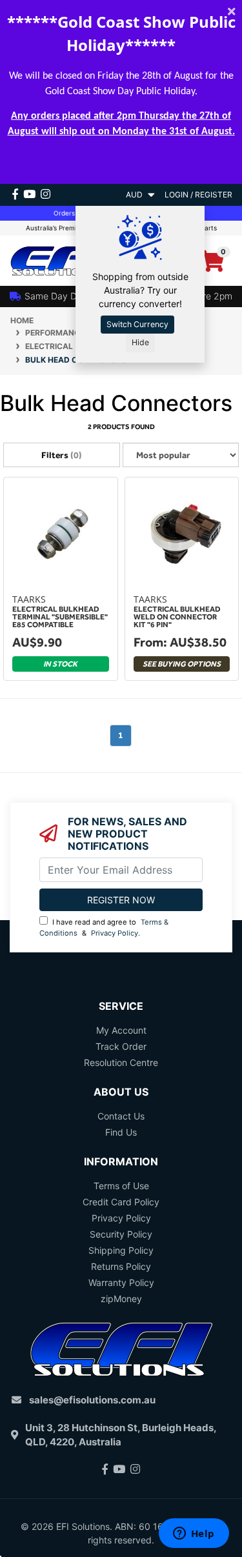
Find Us (121, 1132)
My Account (121, 1030)
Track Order (121, 1046)
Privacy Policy (114, 933)
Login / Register (198, 194)
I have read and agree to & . (103, 928)
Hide (140, 342)
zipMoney (121, 1298)
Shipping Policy (121, 1250)
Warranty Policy (121, 1282)
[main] (121, 624)
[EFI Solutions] (60, 259)
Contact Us (121, 1115)
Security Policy (121, 1234)
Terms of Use (121, 1185)
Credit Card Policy (121, 1201)
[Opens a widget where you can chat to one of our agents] (193, 1534)
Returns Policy (121, 1266)
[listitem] (60, 580)
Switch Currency (137, 324)
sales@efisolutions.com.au (92, 1400)
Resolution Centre (121, 1062)
